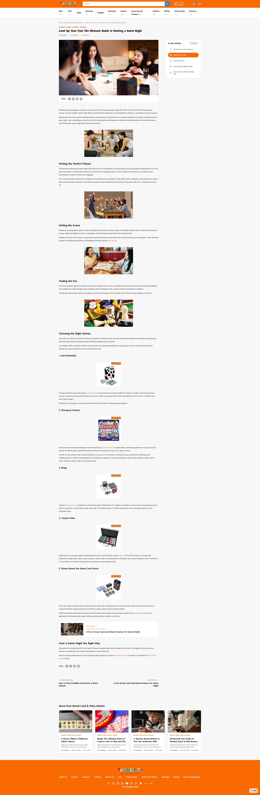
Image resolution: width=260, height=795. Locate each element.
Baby (79, 13)
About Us (63, 777)
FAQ (119, 777)
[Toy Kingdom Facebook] (113, 783)
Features (192, 11)
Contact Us (109, 777)
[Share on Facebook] (69, 98)
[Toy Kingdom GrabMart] (151, 783)
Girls (70, 11)
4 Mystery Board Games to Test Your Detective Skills (147, 740)
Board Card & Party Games (73, 22)
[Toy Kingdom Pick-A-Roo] (146, 784)
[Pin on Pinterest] (73, 98)
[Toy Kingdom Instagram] (118, 783)
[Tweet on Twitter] (77, 98)
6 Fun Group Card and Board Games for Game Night (113, 632)
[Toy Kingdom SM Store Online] (131, 783)
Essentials (112, 11)
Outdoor (156, 11)
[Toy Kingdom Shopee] (140, 783)
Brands (176, 777)
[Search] (167, 4)
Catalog (97, 777)
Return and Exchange (192, 777)
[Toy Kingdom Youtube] (127, 783)
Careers (74, 777)
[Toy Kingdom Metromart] (136, 783)
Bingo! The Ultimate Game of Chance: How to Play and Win (111, 740)
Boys (61, 11)
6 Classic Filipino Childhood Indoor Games (74, 740)
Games (123, 11)
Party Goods (180, 11)
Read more (91, 626)
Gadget (100, 13)
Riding (167, 11)
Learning (89, 11)
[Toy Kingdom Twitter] (108, 783)
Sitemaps (165, 777)
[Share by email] (81, 98)
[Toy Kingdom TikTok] (122, 783)
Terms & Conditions (149, 777)
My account (179, 5)
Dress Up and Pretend (137, 12)
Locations (86, 777)
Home (61, 22)
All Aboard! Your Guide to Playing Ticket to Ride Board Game (183, 740)
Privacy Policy (131, 777)
